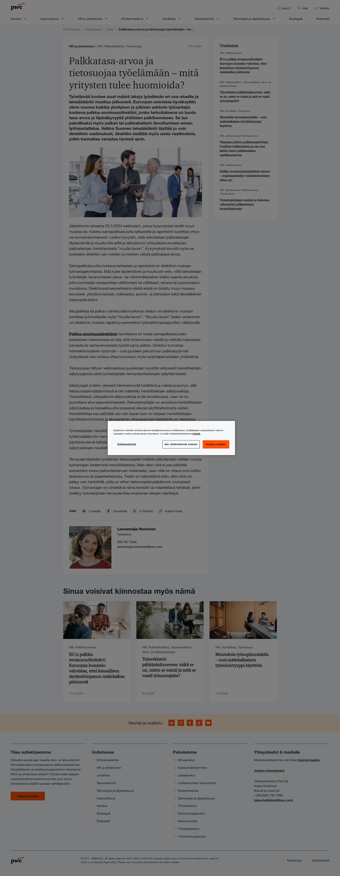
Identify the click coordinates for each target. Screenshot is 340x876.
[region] (171, 438)
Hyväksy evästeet (216, 444)
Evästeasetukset (126, 444)
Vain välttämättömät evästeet (181, 444)
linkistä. (196, 433)
